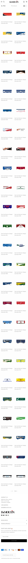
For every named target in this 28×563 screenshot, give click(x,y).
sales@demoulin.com (6, 507)
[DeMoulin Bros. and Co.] (14, 2)
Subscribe (14, 540)
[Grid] (24, 6)
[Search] (4, 1)
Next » (15, 491)
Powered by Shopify (16, 558)
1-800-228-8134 (4, 505)
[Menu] (1, 1)
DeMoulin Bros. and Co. (8, 558)
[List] (26, 6)
